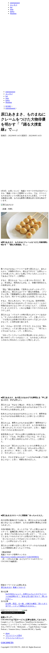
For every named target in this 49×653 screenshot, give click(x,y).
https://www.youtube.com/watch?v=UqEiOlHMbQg (20, 557)
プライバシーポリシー (14, 638)
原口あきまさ (6, 587)
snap (11, 9)
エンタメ (13, 5)
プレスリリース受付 (13, 636)
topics (12, 11)
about (7, 633)
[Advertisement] (24, 63)
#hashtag (13, 13)
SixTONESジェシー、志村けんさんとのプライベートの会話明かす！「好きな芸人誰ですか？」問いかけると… (26, 596)
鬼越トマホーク (19, 587)
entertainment (15, 3)
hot (11, 7)
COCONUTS (7, 642)
